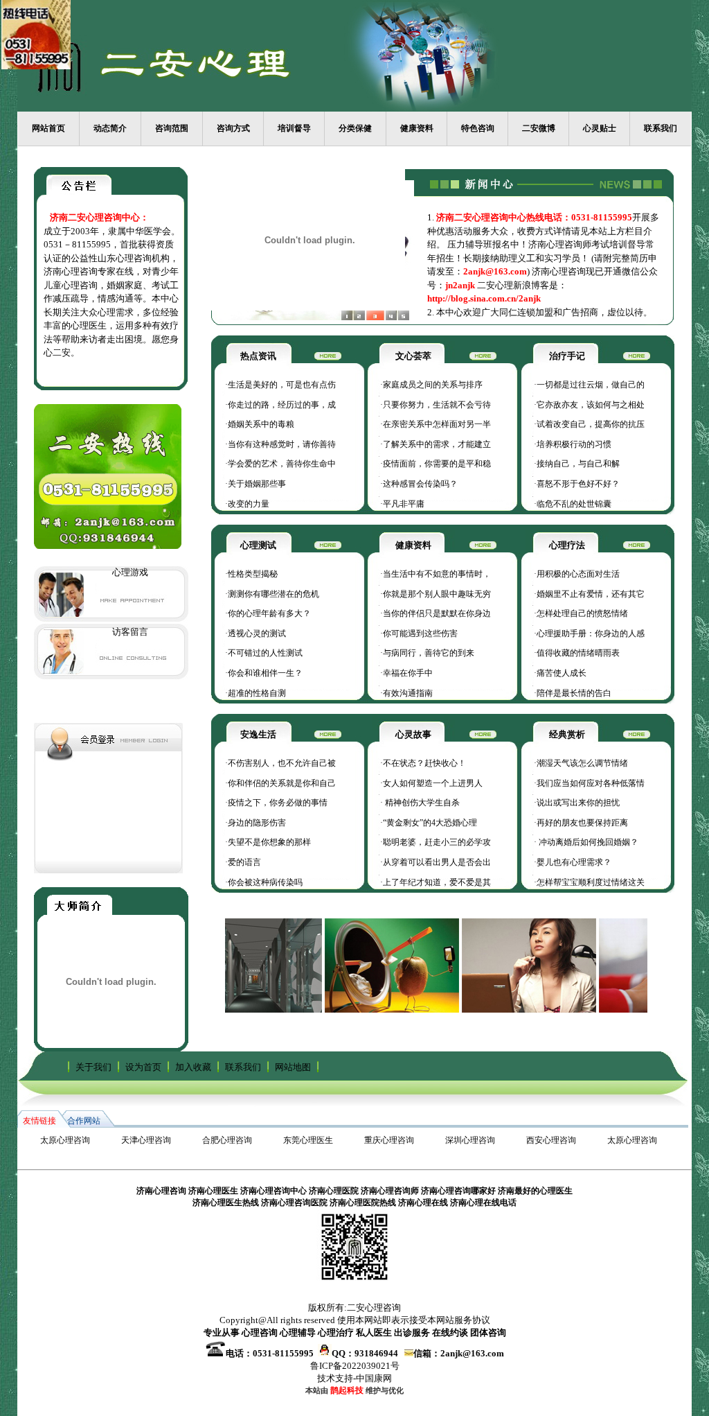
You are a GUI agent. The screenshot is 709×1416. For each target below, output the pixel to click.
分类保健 (355, 128)
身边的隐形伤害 (257, 823)
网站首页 (48, 128)
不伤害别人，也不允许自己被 (282, 763)
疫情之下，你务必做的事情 (277, 802)
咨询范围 (171, 128)
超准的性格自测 (257, 693)
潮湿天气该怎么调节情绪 (582, 763)
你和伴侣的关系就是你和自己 (282, 783)
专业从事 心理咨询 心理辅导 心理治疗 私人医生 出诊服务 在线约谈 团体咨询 (355, 1332)
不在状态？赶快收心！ (424, 763)
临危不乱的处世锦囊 (574, 504)
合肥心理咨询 (227, 1140)
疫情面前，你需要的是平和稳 (437, 464)
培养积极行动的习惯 (574, 444)
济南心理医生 (213, 1191)
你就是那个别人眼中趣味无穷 (437, 594)
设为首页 (143, 1067)
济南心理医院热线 (363, 1202)
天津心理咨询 (146, 1140)
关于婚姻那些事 (257, 484)
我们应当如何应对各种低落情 (591, 783)
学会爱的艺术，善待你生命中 (282, 464)
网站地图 (293, 1067)
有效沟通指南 (408, 693)
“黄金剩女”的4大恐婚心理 (430, 823)
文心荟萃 (413, 356)
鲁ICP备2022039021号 (355, 1366)
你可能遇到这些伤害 (420, 633)
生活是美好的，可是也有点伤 (282, 385)
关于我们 (93, 1067)
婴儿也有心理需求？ (574, 862)
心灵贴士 (599, 128)
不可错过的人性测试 (265, 653)
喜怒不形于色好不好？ (578, 484)
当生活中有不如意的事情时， (437, 574)
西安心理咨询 (551, 1140)
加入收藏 (193, 1067)
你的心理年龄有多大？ (269, 613)
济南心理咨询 (161, 1191)
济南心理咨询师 (390, 1191)
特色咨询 (477, 128)
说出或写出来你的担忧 (578, 802)
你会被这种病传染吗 (265, 882)
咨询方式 (233, 128)
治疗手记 (567, 356)
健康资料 (416, 128)
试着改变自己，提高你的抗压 (591, 424)
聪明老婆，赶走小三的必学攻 (437, 842)
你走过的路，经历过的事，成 (282, 405)
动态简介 (110, 128)
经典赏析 (567, 734)
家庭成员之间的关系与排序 (433, 385)
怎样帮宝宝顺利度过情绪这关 (591, 882)
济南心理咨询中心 (273, 1191)
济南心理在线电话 (483, 1202)
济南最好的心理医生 (535, 1191)
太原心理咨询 (65, 1140)
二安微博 (538, 128)
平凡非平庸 (403, 504)
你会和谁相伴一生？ (265, 673)
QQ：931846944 (367, 1353)
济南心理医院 (334, 1191)
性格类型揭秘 (253, 574)
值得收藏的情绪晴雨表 (578, 653)
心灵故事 (413, 734)
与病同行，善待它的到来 (428, 653)
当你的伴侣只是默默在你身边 (437, 613)
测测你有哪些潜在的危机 (273, 594)
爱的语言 (244, 862)
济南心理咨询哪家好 (458, 1191)
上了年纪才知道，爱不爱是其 (437, 882)
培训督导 (294, 128)
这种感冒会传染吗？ (420, 484)
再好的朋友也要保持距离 (582, 823)
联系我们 (660, 128)
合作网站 (83, 1121)
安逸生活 (258, 734)
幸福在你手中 (408, 673)
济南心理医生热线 (225, 1202)
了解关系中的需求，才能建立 (437, 444)
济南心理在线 (423, 1202)
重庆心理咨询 (389, 1140)
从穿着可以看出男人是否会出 (437, 862)
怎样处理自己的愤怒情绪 (582, 613)
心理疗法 (567, 545)
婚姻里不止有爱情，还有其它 (591, 594)
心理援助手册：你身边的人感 (591, 633)
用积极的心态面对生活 (578, 574)
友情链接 (39, 1121)
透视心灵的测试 (257, 633)
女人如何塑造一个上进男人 (433, 783)
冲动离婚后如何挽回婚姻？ (587, 842)
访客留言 (130, 632)
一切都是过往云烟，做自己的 (591, 385)
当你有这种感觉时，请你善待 (282, 444)
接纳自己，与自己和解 (578, 464)
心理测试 (258, 545)
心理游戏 (130, 572)
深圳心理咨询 (470, 1140)
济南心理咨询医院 (294, 1202)
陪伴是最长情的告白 (574, 693)
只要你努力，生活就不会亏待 (437, 405)
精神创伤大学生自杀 (421, 802)
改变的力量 (248, 504)
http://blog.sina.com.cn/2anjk (484, 298)
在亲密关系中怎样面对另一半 (437, 424)
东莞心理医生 (308, 1140)
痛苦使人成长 (561, 673)
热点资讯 (258, 356)
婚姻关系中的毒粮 (261, 424)
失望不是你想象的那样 (269, 842)
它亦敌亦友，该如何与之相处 (591, 405)
